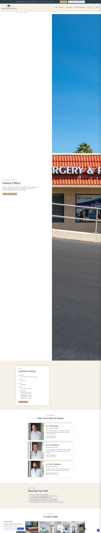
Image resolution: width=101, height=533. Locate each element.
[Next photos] (84, 529)
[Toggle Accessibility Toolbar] (98, 530)
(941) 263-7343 (23, 381)
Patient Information (79, 7)
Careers (97, 7)
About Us (61, 7)
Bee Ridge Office (34, 1)
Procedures (69, 7)
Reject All (13, 528)
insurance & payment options (40, 497)
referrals (36, 500)
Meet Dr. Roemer (51, 456)
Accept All (20, 528)
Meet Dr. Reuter (51, 437)
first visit (46, 494)
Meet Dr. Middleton (52, 473)
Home (56, 7)
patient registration (45, 496)
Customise (7, 528)
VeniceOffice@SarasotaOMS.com (26, 388)
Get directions (23, 402)
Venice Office (51, 1)
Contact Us (90, 7)
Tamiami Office (43, 1)
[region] (13, 525)
